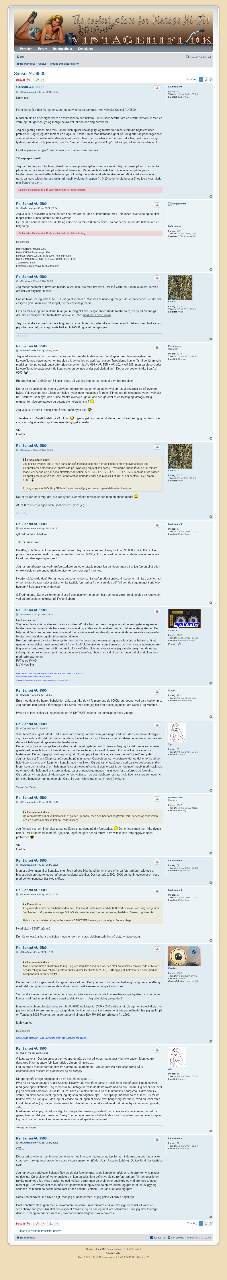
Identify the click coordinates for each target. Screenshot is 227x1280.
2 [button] (206, 80)
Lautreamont (175, 86)
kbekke (172, 301)
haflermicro (174, 226)
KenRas (172, 968)
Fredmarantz (175, 346)
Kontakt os (85, 48)
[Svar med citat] (157, 88)
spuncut (172, 630)
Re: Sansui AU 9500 (31, 204)
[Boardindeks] (113, 27)
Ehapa (171, 690)
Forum (42, 48)
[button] (211, 79)
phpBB (101, 1249)
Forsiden (26, 48)
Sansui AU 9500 (29, 73)
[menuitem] (20, 57)
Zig (170, 744)
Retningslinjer (62, 48)
